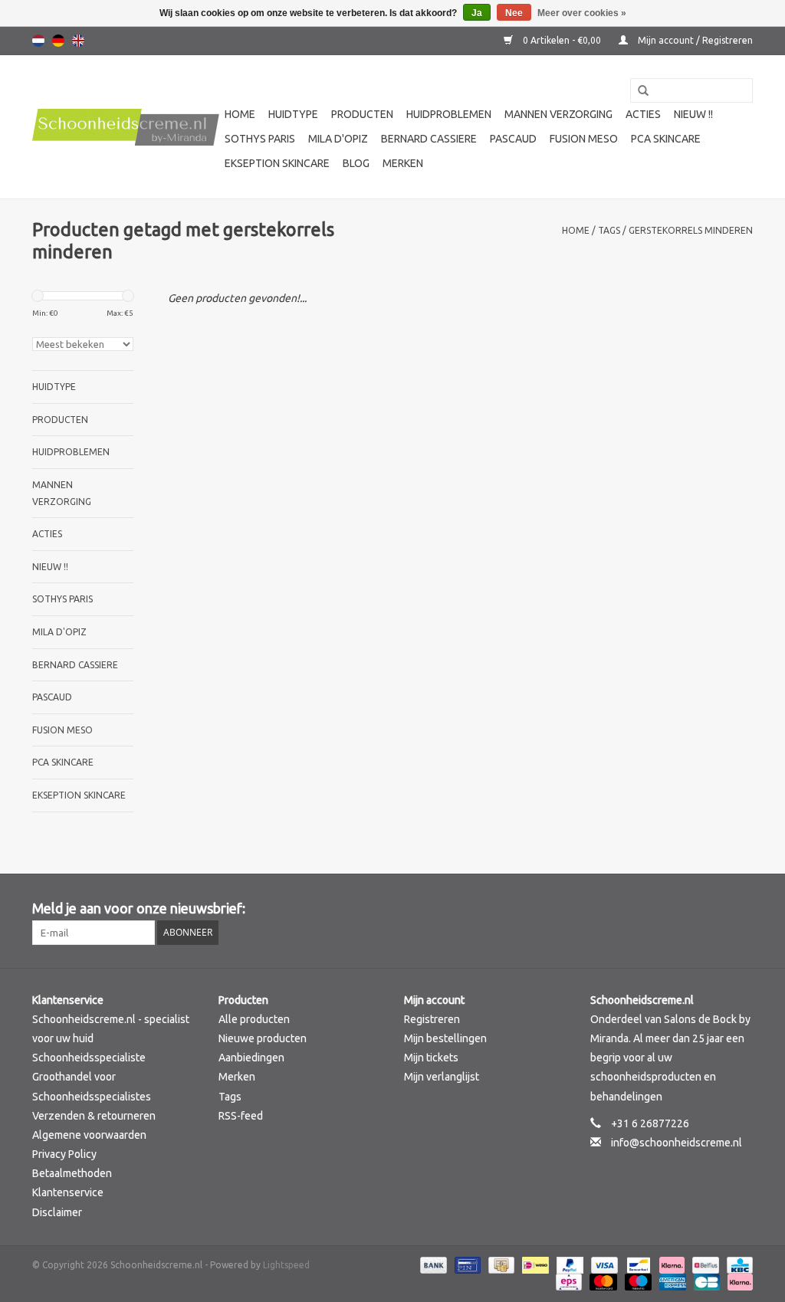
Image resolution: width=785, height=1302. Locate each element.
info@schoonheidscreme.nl (676, 1142)
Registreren (432, 1019)
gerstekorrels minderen (691, 230)
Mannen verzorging (558, 114)
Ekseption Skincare (277, 163)
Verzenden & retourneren (94, 1116)
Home (240, 114)
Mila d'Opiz (338, 139)
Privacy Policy (64, 1154)
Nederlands (38, 40)
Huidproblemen (448, 114)
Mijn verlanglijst (441, 1077)
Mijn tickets (431, 1057)
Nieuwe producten (262, 1038)
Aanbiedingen (251, 1057)
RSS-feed (240, 1116)
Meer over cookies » (581, 13)
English (78, 40)
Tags (609, 230)
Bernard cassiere (429, 139)
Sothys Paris (260, 139)
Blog (356, 163)
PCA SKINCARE (666, 139)
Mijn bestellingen (445, 1038)
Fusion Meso (584, 139)
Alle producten (254, 1019)
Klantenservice (67, 1192)
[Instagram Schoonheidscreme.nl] (740, 909)
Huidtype (293, 114)
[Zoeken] (637, 91)
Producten (362, 114)
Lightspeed (286, 1265)
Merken (403, 163)
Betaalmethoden (72, 1173)
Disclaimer (57, 1212)
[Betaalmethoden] (432, 1264)
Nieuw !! (693, 114)
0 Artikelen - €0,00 (562, 40)
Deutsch (58, 40)
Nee (514, 13)
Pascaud (513, 139)
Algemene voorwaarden (89, 1135)
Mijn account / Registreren (694, 40)
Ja (476, 13)
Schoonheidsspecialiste (89, 1057)
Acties (643, 114)
